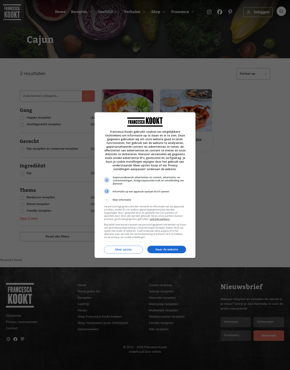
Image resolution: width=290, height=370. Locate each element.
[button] (145, 200)
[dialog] (145, 185)
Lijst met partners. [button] (160, 219)
